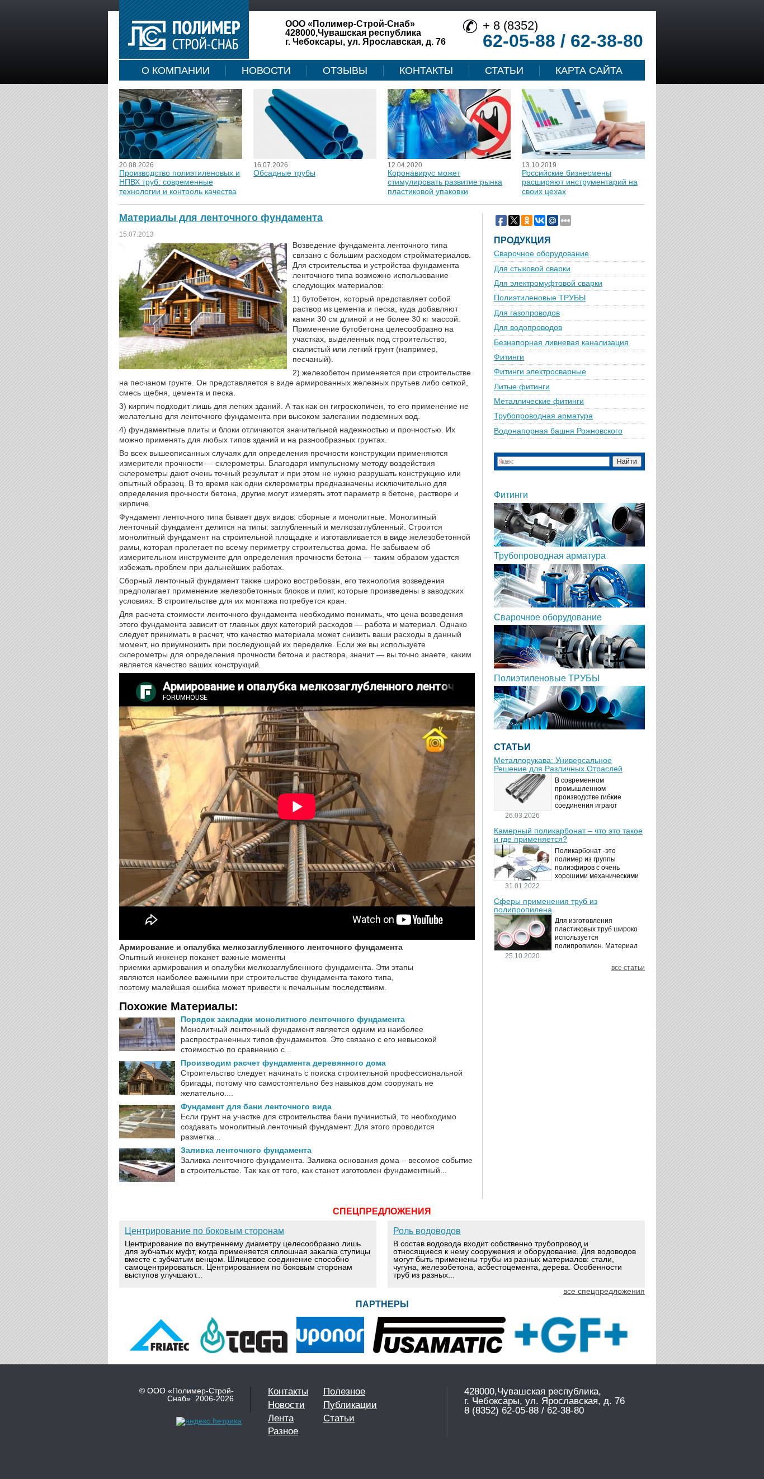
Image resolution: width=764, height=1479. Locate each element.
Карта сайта (588, 70)
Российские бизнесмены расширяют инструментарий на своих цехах (580, 182)
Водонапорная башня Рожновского (558, 431)
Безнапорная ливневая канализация (561, 342)
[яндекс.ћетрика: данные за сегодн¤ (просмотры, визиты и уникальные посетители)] (209, 1421)
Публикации (350, 1405)
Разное (283, 1431)
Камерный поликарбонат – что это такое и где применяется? (568, 835)
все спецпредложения (604, 1291)
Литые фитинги (522, 387)
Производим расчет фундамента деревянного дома (283, 1062)
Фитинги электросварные (540, 372)
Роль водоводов (427, 1231)
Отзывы (345, 70)
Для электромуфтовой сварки (548, 283)
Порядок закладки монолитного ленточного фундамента (293, 1019)
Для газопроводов (527, 313)
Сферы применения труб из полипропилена (545, 905)
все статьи (628, 968)
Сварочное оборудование (541, 253)
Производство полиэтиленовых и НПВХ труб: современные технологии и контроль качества (179, 182)
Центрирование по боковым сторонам (204, 1231)
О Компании (176, 70)
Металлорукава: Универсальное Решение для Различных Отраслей (558, 764)
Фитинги (509, 357)
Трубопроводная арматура (543, 416)
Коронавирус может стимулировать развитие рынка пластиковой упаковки (445, 182)
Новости (266, 70)
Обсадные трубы (284, 172)
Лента (281, 1418)
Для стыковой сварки (532, 269)
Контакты (426, 70)
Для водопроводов (528, 327)
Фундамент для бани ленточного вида (256, 1106)
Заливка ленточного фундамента (246, 1150)
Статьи (504, 70)
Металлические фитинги (539, 401)
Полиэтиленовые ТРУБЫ (540, 298)
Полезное (344, 1391)
